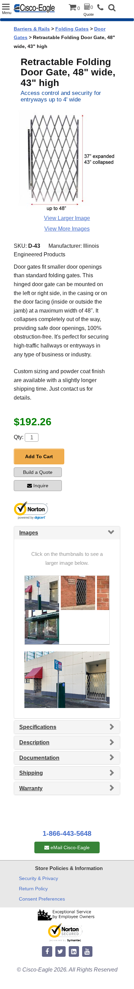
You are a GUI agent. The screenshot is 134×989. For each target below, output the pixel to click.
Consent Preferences (42, 899)
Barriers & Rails (32, 29)
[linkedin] (74, 952)
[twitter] (60, 952)
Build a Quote (38, 472)
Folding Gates (72, 29)
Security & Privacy (38, 878)
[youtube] (87, 952)
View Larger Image (67, 218)
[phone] (102, 7)
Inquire (40, 485)
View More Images (67, 229)
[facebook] (47, 952)
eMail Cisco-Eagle (69, 847)
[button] (111, 8)
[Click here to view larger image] (67, 161)
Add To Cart (39, 456)
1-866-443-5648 (67, 833)
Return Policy (33, 888)
